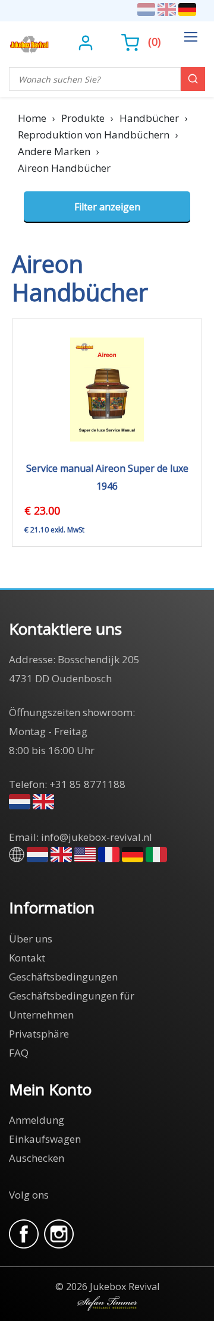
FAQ (19, 1053)
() (154, 41)
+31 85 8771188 (87, 784)
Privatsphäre (39, 1034)
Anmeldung (36, 1120)
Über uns (30, 938)
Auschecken (36, 1158)
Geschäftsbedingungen (63, 976)
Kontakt (27, 957)
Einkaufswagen (45, 1139)
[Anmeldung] (87, 41)
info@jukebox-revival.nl (96, 837)
